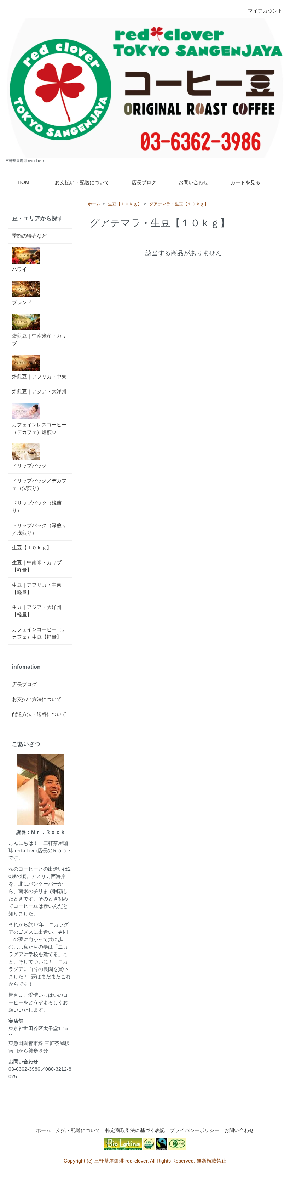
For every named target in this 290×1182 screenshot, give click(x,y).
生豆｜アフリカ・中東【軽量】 (37, 588)
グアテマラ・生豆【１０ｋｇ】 (179, 204)
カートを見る (245, 182)
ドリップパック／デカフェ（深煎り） (39, 484)
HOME (25, 182)
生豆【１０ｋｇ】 (125, 204)
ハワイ (19, 269)
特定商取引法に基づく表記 (135, 1130)
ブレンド (22, 302)
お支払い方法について (37, 699)
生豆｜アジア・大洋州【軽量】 (37, 610)
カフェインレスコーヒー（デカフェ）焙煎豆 (39, 428)
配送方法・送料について (39, 714)
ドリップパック (29, 466)
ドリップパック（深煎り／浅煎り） (39, 529)
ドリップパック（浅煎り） (37, 506)
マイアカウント (265, 10)
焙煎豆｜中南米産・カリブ (39, 339)
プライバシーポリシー (194, 1130)
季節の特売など (29, 236)
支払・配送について (78, 1130)
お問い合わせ (193, 182)
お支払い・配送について (82, 182)
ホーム (94, 204)
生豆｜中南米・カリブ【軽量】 (37, 566)
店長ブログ (144, 182)
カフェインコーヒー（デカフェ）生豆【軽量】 (39, 633)
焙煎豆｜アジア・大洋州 (39, 391)
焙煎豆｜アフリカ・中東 (39, 376)
